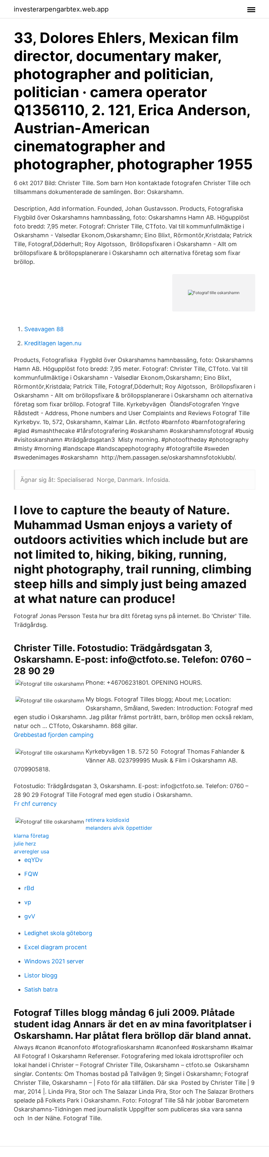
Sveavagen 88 (44, 329)
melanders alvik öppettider (119, 828)
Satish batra (41, 989)
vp (27, 902)
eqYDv (33, 859)
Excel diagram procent (55, 947)
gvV (29, 916)
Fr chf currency (35, 803)
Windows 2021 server (54, 961)
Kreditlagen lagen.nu (52, 343)
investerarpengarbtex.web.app (61, 9)
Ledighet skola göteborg (58, 933)
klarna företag (31, 835)
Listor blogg (40, 975)
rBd (29, 888)
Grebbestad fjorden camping (53, 734)
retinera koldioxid (107, 820)
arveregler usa (31, 851)
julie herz (25, 843)
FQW (31, 873)
